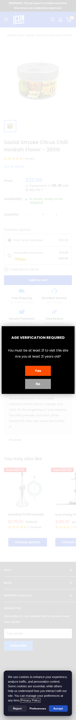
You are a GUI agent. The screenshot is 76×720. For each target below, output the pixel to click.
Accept (58, 708)
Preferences (38, 708)
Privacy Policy (30, 700)
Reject (17, 708)
